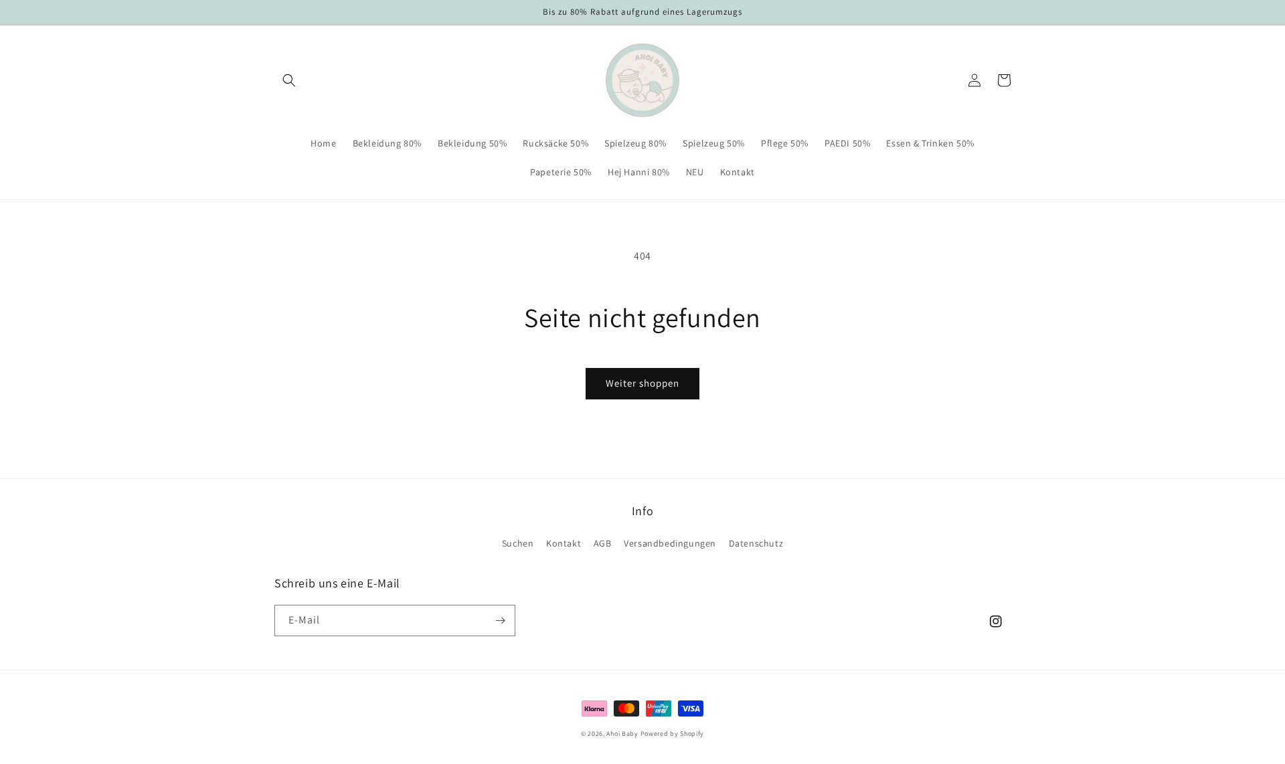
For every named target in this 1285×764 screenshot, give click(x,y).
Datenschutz (756, 543)
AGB (603, 543)
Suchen (518, 543)
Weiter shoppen (642, 383)
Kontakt (563, 543)
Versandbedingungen (670, 543)
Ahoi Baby (622, 733)
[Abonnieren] (500, 620)
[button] (289, 80)
